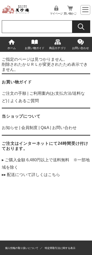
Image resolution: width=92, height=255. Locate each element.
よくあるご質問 (24, 101)
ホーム (11, 48)
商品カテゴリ (57, 48)
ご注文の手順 (14, 93)
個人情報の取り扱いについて (21, 248)
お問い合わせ (80, 48)
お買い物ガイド (34, 48)
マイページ (56, 13)
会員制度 (29, 127)
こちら (54, 174)
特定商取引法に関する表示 (60, 248)
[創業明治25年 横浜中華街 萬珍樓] (16, 12)
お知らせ (10, 127)
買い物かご (70, 13)
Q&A (45, 127)
